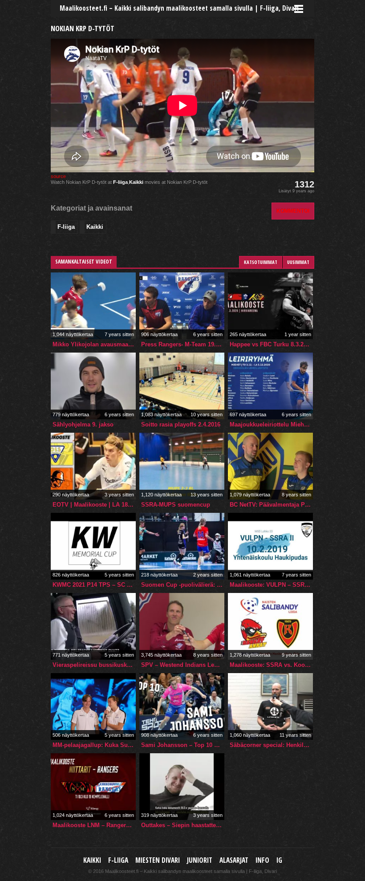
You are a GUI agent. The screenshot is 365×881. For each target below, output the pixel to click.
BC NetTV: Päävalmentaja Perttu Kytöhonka (271, 504)
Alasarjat (233, 860)
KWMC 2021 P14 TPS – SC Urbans (94, 584)
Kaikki (136, 182)
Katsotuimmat (260, 262)
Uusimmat (298, 262)
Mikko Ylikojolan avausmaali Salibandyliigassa (94, 344)
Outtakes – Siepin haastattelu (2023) (182, 825)
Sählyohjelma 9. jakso (83, 424)
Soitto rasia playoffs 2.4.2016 (180, 424)
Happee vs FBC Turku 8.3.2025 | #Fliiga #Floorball (271, 344)
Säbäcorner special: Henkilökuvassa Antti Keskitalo (271, 745)
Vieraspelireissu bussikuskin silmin (94, 665)
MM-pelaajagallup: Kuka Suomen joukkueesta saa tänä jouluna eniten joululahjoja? (94, 745)
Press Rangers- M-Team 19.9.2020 (182, 344)
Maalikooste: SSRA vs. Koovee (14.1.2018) (271, 665)
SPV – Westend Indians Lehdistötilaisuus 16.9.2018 (182, 665)
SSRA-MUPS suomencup (175, 504)
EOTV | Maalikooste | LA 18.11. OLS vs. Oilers (94, 504)
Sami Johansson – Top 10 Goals (182, 745)
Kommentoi (292, 211)
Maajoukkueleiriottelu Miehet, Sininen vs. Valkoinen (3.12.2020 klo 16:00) (271, 424)
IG (279, 860)
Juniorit (199, 860)
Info (262, 860)
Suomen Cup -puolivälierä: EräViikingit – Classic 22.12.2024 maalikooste (182, 584)
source (58, 176)
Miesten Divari (157, 860)
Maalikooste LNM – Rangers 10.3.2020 (94, 825)
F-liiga (120, 182)
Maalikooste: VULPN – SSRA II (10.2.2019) (271, 584)
